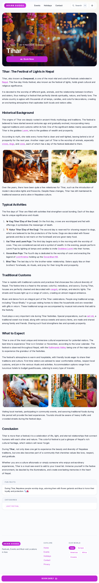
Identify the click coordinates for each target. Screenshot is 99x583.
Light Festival (12, 506)
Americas (74, 552)
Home (46, 548)
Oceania (73, 557)
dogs (11, 144)
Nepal (5, 82)
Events (37, 5)
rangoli (54, 289)
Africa (84, 552)
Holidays (48, 5)
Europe (81, 548)
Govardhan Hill (51, 257)
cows (22, 144)
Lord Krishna (22, 257)
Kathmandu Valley (57, 347)
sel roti (90, 316)
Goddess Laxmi (65, 248)
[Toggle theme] (92, 5)
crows (5, 144)
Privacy (47, 564)
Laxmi (25, 130)
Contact (59, 5)
